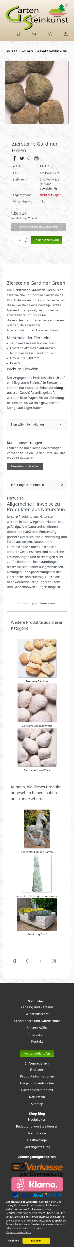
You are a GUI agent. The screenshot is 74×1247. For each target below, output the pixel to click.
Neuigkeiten (37, 1119)
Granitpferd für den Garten (37, 852)
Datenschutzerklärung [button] (19, 1232)
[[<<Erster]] (13, 963)
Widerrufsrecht (37, 1014)
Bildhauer (37, 1069)
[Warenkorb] (65, 35)
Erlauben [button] (36, 1240)
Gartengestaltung (37, 1147)
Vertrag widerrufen (37, 1053)
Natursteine (37, 1133)
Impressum (37, 1034)
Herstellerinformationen (27, 424)
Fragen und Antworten (37, 1083)
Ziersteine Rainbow (37, 681)
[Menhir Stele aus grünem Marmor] (37, 892)
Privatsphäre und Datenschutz (37, 1021)
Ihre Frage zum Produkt (27, 485)
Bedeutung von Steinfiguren (37, 1126)
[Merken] (29, 160)
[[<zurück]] (27, 963)
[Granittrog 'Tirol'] (37, 930)
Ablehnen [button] (13, 1240)
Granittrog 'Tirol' (37, 934)
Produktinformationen (37, 1076)
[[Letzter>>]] (53, 963)
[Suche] (33, 35)
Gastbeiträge (37, 1140)
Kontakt (37, 1041)
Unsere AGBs (37, 1027)
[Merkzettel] (49, 35)
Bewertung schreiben (25, 466)
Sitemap (37, 1104)
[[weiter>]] (40, 963)
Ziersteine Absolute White (37, 725)
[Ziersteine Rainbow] (37, 677)
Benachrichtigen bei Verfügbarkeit (38, 226)
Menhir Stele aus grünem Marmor (37, 896)
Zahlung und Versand (37, 1007)
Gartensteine (47, 603)
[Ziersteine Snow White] (37, 766)
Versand (32, 218)
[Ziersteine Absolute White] (37, 721)
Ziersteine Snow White (37, 770)
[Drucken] (36, 160)
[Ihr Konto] (17, 35)
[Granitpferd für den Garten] (37, 848)
